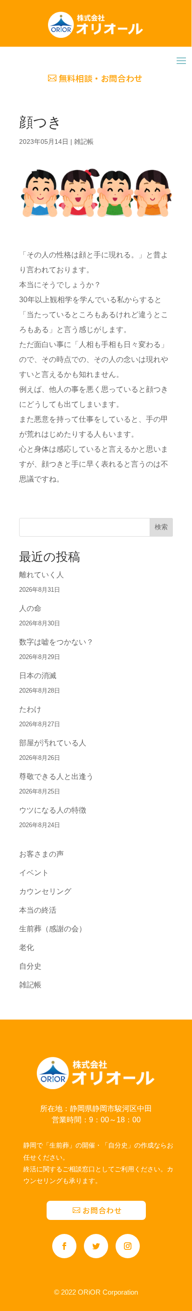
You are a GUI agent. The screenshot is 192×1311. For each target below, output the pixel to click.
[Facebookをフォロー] (64, 1246)
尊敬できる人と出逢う (56, 776)
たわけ (30, 709)
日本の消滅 (37, 676)
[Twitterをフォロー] (96, 1246)
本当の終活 (37, 910)
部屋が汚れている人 (52, 743)
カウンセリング (45, 891)
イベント (34, 873)
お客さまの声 (41, 854)
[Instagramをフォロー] (128, 1246)
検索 (161, 527)
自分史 (30, 966)
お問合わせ (102, 1210)
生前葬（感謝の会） (52, 929)
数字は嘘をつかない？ (56, 642)
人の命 (30, 608)
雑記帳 (84, 141)
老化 (26, 947)
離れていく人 (41, 575)
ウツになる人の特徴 (52, 810)
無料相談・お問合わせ (101, 78)
